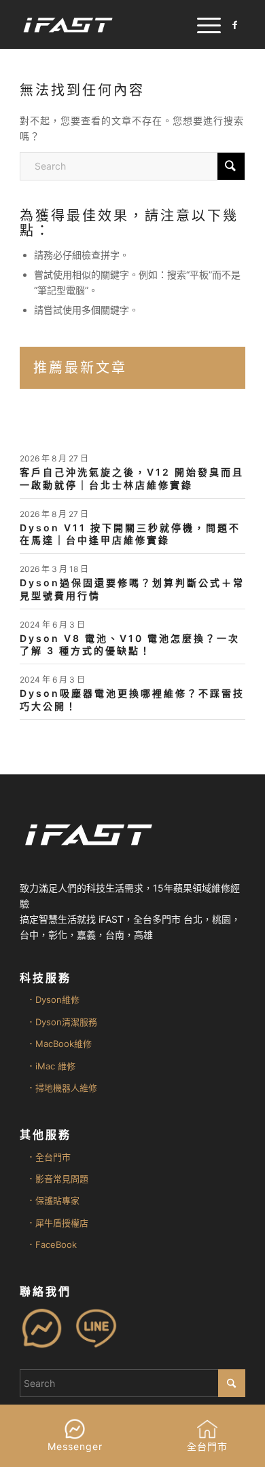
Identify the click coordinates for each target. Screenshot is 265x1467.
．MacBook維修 (59, 1043)
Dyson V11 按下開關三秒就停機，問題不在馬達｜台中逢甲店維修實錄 (130, 534)
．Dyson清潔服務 (61, 1021)
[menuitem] (202, 24)
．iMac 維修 (50, 1066)
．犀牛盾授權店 (57, 1222)
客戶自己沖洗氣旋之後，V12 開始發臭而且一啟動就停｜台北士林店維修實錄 (132, 478)
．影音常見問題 (57, 1178)
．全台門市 (48, 1156)
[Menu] (202, 24)
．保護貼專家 (53, 1200)
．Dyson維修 (53, 999)
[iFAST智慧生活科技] (110, 24)
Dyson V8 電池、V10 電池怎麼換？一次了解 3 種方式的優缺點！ (130, 644)
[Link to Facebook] (235, 25)
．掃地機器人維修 (61, 1087)
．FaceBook (51, 1244)
